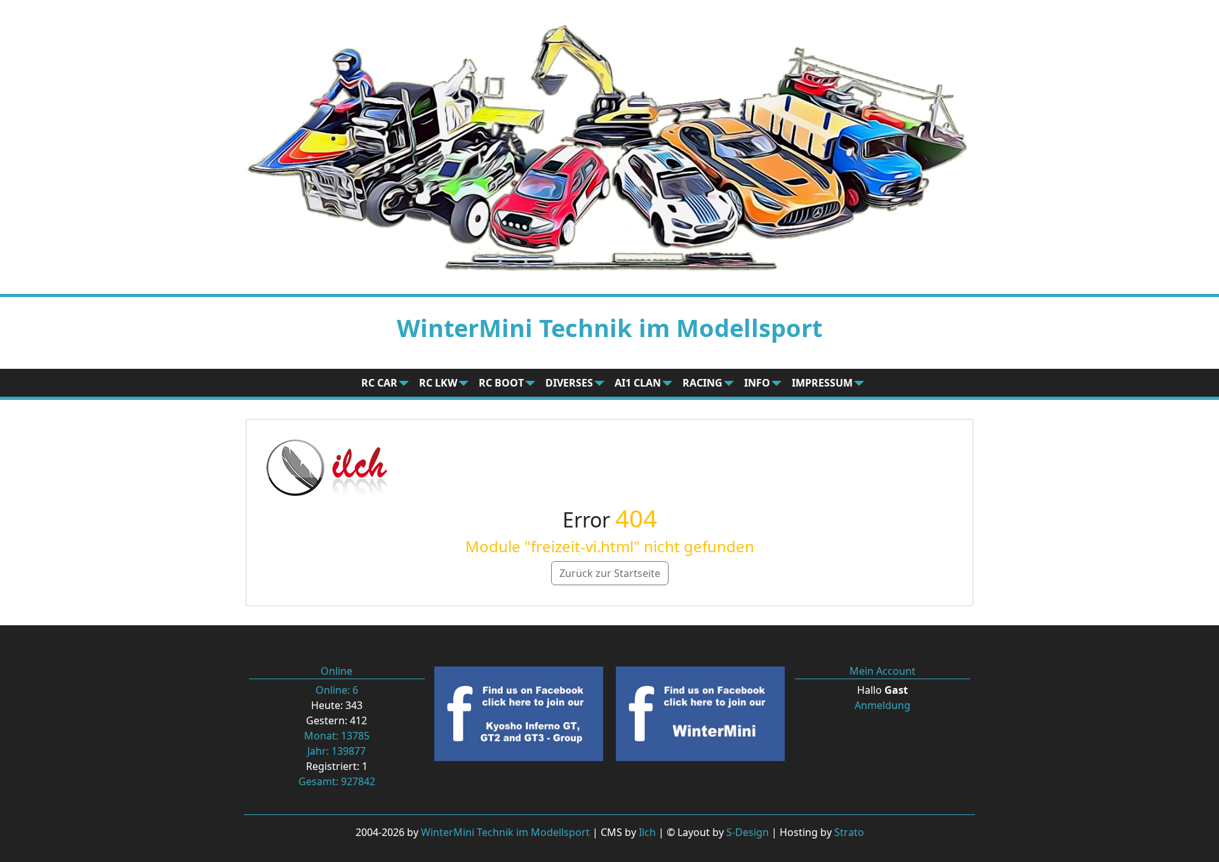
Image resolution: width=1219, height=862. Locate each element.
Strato (849, 832)
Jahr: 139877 (336, 751)
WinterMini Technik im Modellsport (505, 832)
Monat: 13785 (337, 736)
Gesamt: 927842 (336, 781)
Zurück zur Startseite (609, 573)
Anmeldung (882, 705)
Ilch (647, 832)
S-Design (747, 832)
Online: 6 (337, 690)
